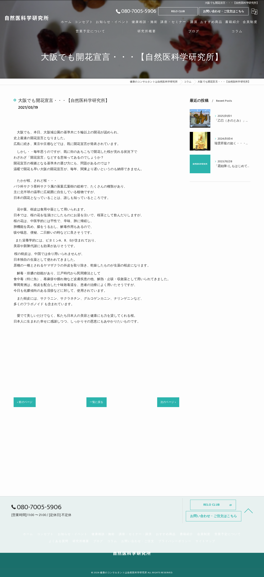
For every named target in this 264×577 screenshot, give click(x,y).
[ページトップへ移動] (248, 510)
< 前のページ (24, 402)
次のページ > (168, 402)
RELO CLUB (178, 11)
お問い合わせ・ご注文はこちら (223, 11)
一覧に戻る (96, 402)
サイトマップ (205, 541)
